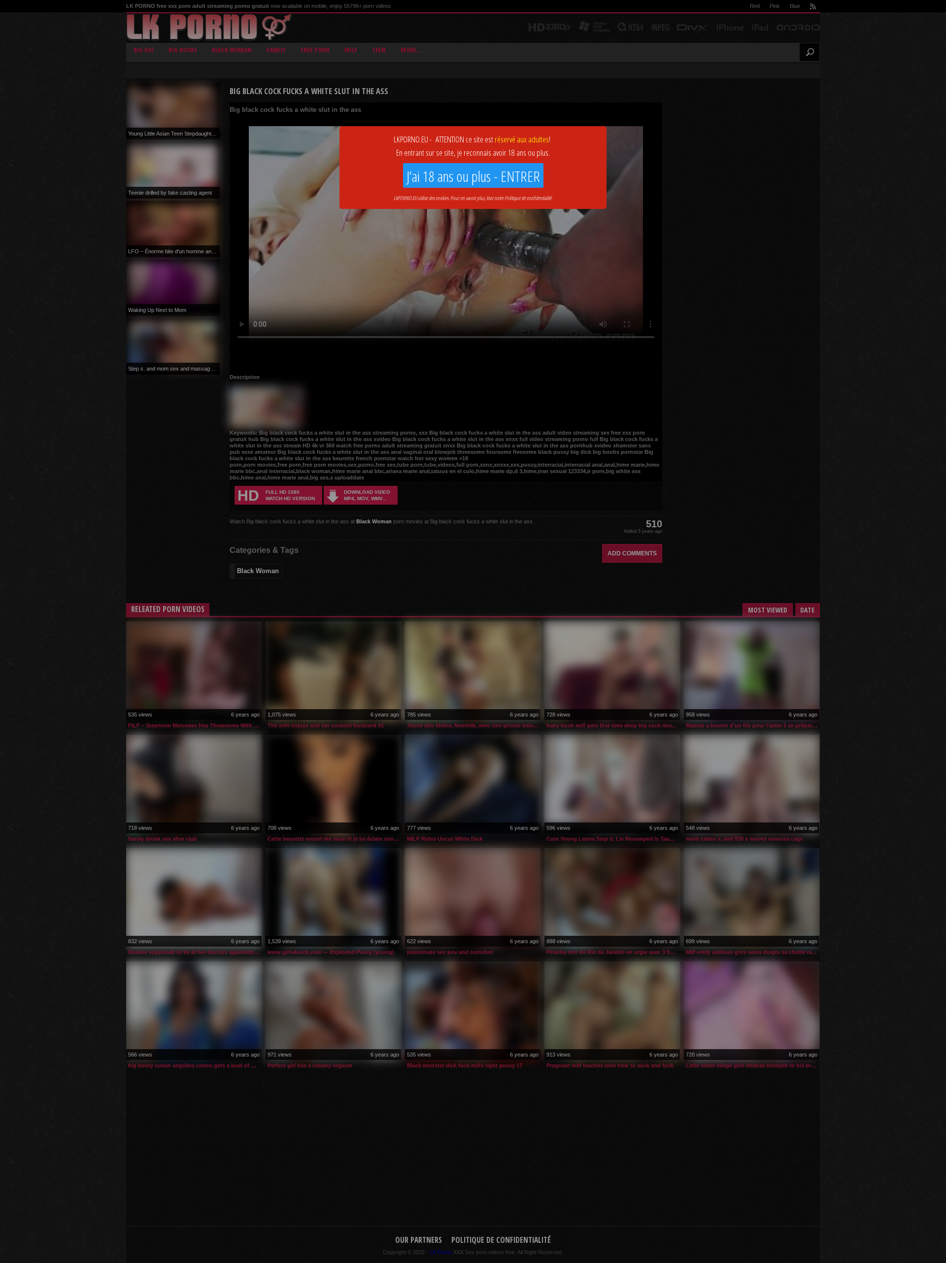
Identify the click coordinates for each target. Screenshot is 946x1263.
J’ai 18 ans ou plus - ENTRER (473, 176)
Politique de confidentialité (528, 198)
